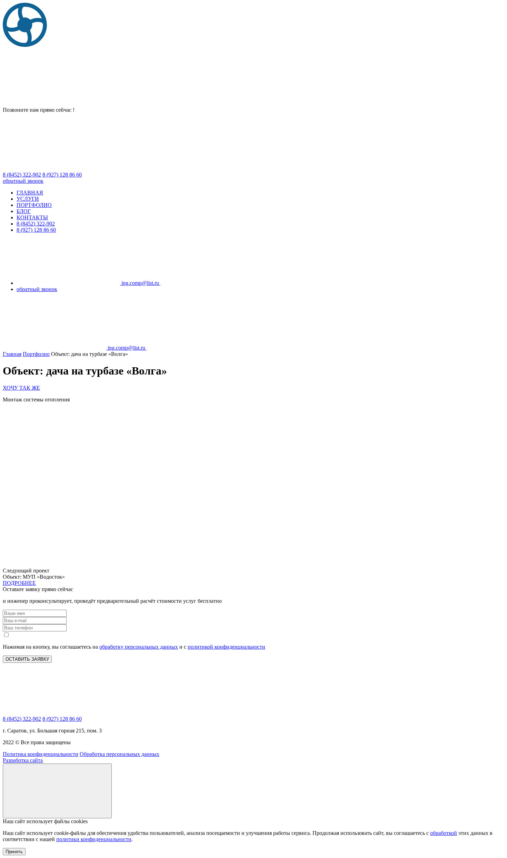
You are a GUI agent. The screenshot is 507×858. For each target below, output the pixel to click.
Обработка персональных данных (119, 754)
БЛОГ (24, 211)
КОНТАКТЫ (32, 217)
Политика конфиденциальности (40, 754)
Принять (14, 851)
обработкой (443, 833)
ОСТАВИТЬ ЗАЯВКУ (27, 659)
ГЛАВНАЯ (30, 193)
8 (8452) (22, 175)
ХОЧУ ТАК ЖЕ (21, 388)
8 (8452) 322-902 (36, 224)
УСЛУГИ (28, 199)
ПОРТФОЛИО (34, 205)
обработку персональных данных (138, 647)
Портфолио (36, 354)
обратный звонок (23, 181)
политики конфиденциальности (93, 839)
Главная (12, 354)
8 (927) (62, 175)
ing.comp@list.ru (140, 283)
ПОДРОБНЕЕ (19, 583)
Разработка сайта (23, 760)
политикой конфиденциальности (226, 647)
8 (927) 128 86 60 (36, 230)
